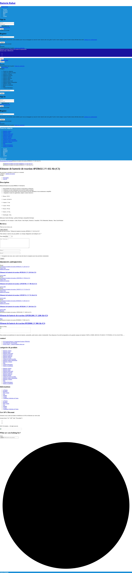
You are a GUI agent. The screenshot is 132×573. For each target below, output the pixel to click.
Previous (2, 311)
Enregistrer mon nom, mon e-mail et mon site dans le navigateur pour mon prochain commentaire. (25, 256)
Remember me (5, 26)
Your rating (2, 236)
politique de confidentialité (90, 39)
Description (6, 177)
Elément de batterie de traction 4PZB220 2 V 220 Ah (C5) (18, 272)
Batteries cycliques (7, 361)
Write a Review (4, 229)
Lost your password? (5, 27)
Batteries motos (6, 352)
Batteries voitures (7, 350)
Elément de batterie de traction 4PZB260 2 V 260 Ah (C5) (18, 306)
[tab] (67, 177)
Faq (4, 394)
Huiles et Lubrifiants (8, 365)
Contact (5, 397)
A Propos (5, 390)
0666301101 (3, 159)
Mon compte (6, 392)
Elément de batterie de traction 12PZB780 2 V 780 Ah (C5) (18, 284)
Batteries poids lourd (8, 353)
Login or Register (4, 572)
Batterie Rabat (7, 3)
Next (1, 318)
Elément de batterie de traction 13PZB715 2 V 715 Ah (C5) (18, 295)
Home (1, 161)
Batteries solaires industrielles (10, 360)
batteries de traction (7, 161)
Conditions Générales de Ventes (10, 398)
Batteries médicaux (7, 356)
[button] (66, 45)
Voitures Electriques (8, 364)
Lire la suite (3, 275)
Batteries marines (7, 357)
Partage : (2, 175)
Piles (4, 363)
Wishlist (5, 395)
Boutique (5, 391)
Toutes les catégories (19, 48)
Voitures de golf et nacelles (9, 359)
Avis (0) (5, 179)
